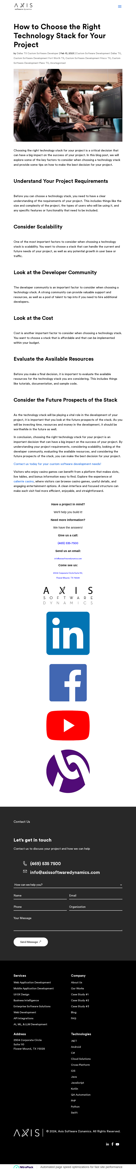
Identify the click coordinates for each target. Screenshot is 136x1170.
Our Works (77, 988)
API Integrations (23, 1018)
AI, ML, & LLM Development (30, 1024)
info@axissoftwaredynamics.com (68, 559)
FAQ (73, 1018)
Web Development (25, 1012)
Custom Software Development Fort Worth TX (39, 58)
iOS (73, 1071)
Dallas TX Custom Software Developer (37, 53)
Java (74, 1077)
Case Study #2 (80, 1000)
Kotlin (74, 1088)
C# (73, 1053)
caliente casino (24, 481)
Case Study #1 (80, 994)
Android (76, 1047)
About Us (76, 982)
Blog (73, 1012)
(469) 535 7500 (45, 863)
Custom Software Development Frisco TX (88, 58)
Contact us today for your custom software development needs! (57, 463)
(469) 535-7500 (68, 543)
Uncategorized (58, 63)
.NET (74, 1041)
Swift (74, 1112)
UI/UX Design (21, 994)
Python (75, 1106)
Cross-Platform (80, 1065)
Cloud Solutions (81, 1059)
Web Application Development (32, 982)
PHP (73, 1100)
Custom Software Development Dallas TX (98, 53)
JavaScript (77, 1082)
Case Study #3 (80, 1006)
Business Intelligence (26, 1000)
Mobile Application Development (34, 988)
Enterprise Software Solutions (32, 1006)
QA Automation (81, 1094)
